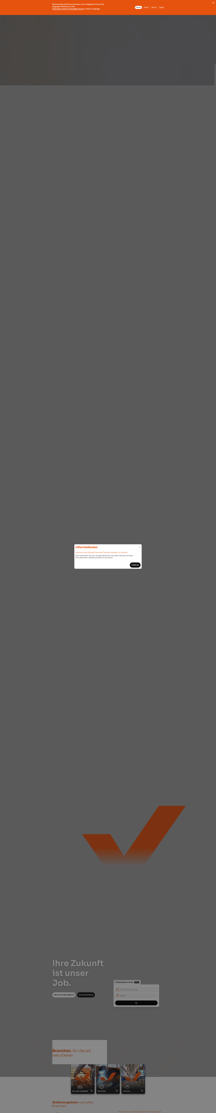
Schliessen (135, 565)
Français (138, 7)
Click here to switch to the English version (68, 9)
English (161, 7)
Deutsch (154, 7)
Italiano (146, 7)
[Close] (140, 547)
